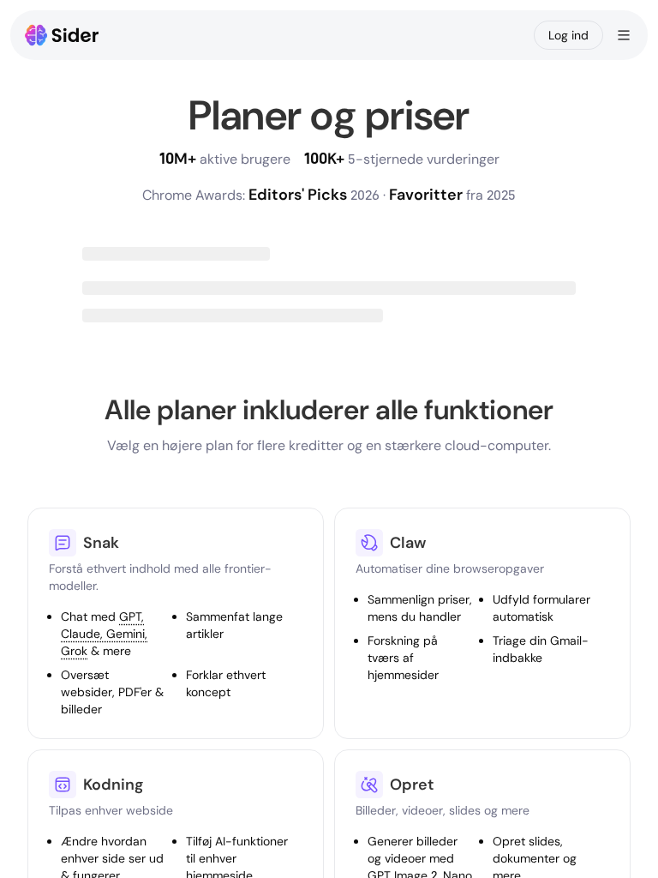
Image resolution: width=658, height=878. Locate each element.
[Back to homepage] (62, 35)
